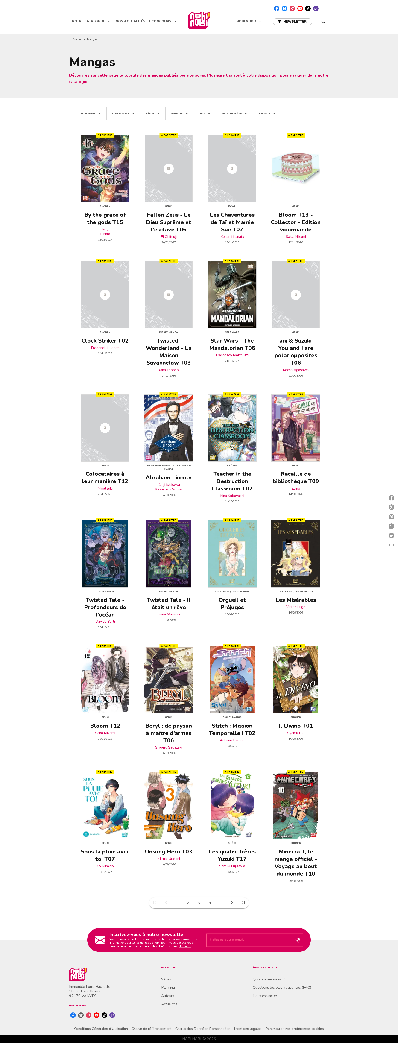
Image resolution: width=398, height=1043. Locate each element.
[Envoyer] (297, 939)
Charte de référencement (152, 1028)
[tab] (91, 21)
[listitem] (277, 8)
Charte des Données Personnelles (202, 1028)
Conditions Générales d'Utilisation (101, 1028)
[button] (292, 21)
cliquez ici (185, 946)
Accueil (77, 39)
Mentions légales (248, 1028)
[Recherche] (323, 21)
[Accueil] (199, 20)
